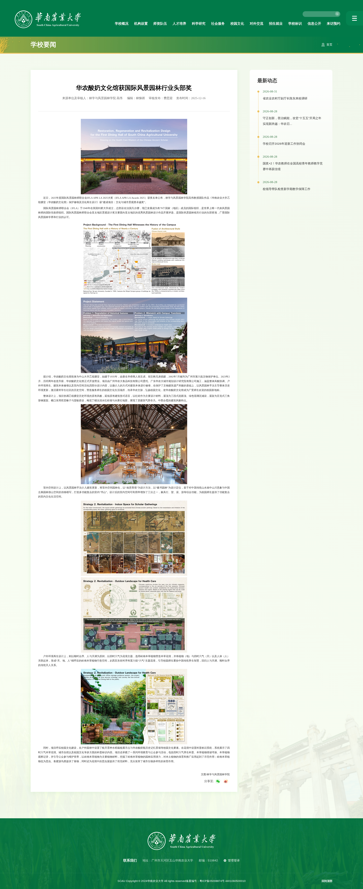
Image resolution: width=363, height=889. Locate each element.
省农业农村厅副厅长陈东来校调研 (285, 98)
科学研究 (198, 23)
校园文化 (237, 23)
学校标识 (295, 23)
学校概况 (121, 23)
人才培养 (179, 23)
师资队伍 (160, 23)
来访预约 (333, 23)
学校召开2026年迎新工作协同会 (284, 143)
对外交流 (256, 23)
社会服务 (218, 23)
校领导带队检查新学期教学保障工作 (286, 189)
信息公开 (314, 23)
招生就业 (276, 23)
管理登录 (234, 860)
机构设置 (141, 23)
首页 (329, 44)
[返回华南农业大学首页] (48, 11)
